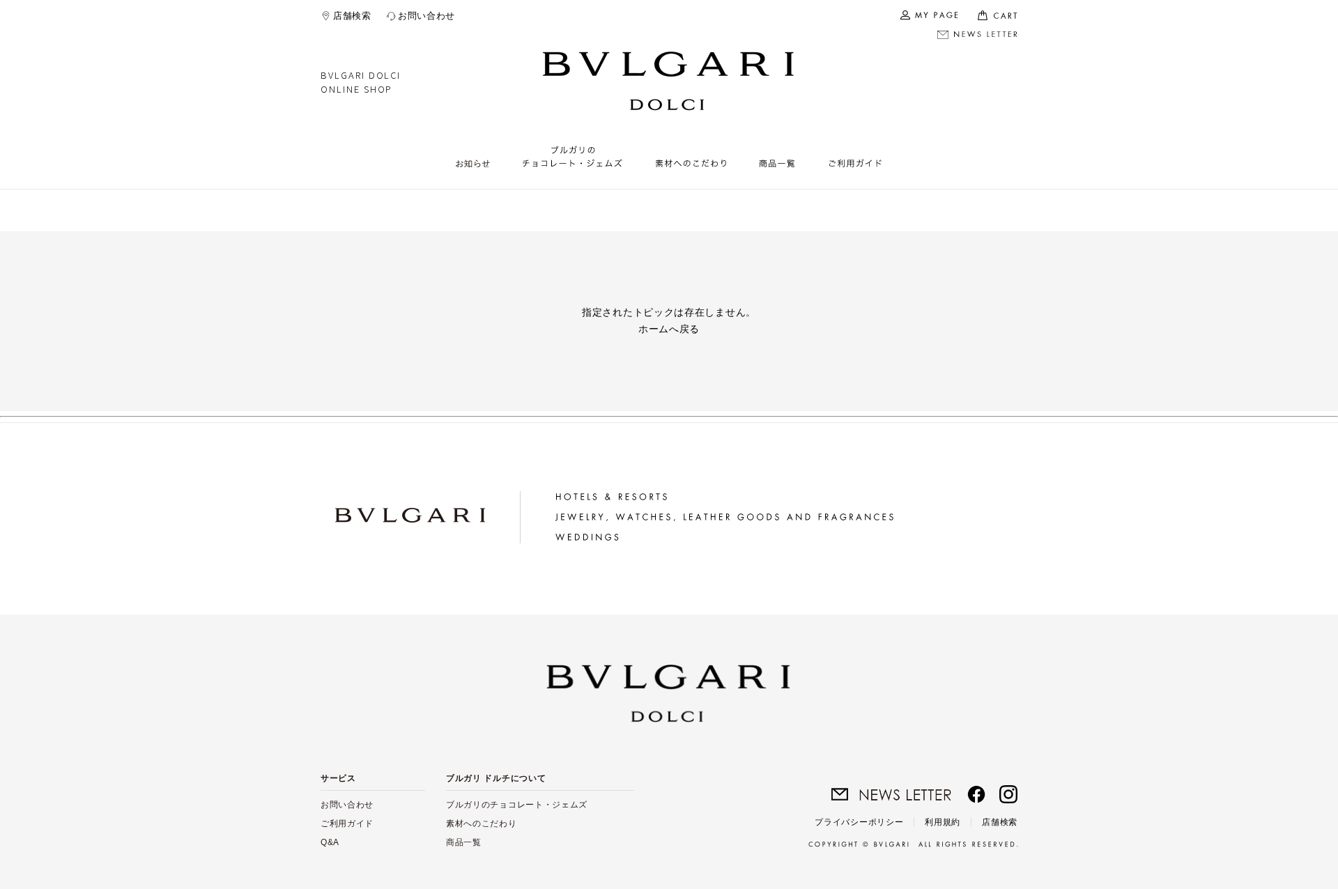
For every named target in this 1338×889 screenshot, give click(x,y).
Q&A (330, 842)
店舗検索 (352, 15)
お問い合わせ (426, 15)
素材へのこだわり (481, 823)
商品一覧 (464, 842)
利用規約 (942, 822)
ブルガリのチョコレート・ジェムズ (516, 805)
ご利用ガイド (347, 823)
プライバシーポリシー (859, 822)
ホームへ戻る (669, 328)
